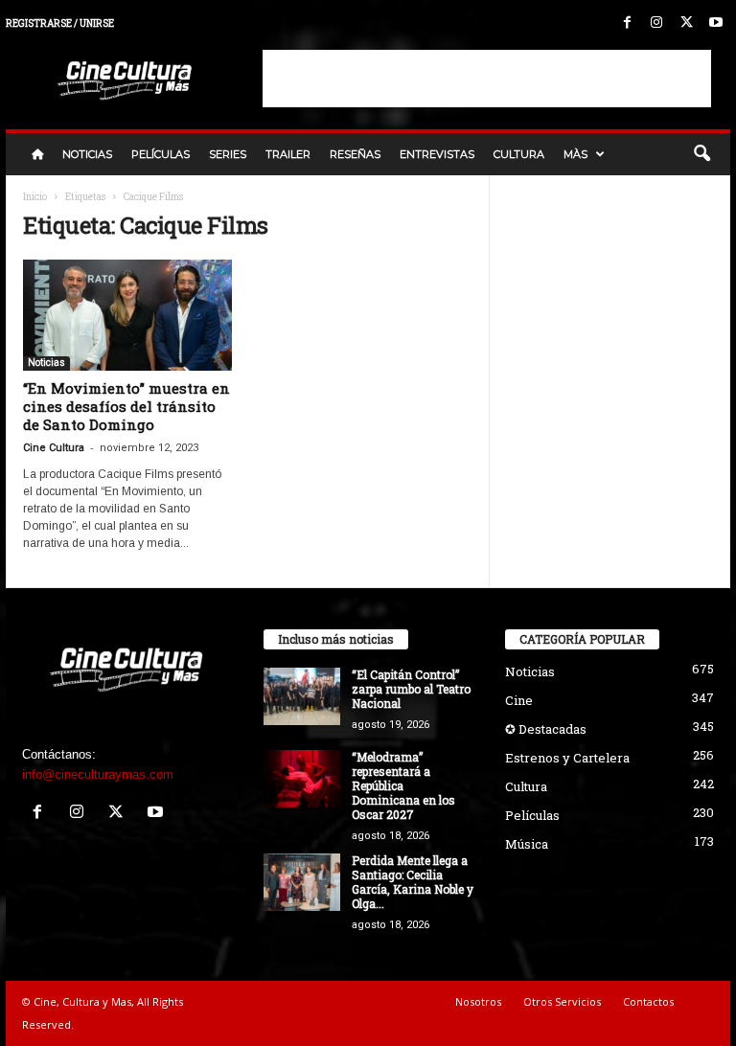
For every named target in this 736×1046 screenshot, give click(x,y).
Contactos (648, 1001)
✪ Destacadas (545, 729)
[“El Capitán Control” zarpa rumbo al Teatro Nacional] (302, 696)
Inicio (35, 197)
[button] (701, 154)
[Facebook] (626, 23)
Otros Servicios (562, 1001)
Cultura (519, 154)
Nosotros (478, 1001)
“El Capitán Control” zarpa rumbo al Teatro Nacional (411, 689)
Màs (575, 154)
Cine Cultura (53, 448)
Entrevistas (437, 154)
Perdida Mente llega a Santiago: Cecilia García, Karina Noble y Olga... (412, 882)
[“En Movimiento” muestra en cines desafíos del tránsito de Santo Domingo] (127, 315)
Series (227, 154)
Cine (519, 700)
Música (526, 844)
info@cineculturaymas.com (97, 774)
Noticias (87, 154)
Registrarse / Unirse (60, 23)
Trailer (287, 154)
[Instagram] (656, 23)
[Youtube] (715, 23)
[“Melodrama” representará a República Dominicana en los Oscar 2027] (302, 778)
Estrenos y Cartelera (567, 757)
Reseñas (355, 154)
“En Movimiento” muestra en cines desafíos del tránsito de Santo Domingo (126, 406)
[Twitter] (686, 23)
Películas (160, 154)
